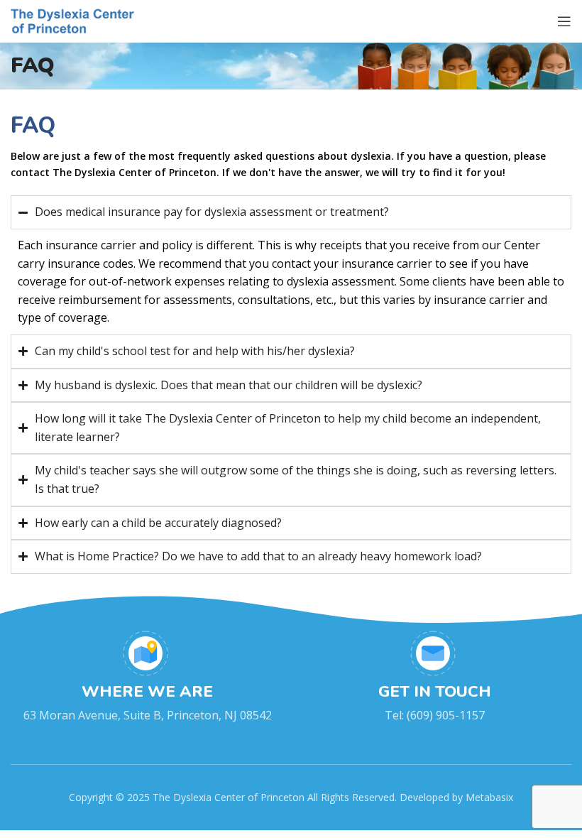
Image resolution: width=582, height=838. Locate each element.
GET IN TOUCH (434, 691)
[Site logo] (74, 20)
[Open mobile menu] (564, 21)
